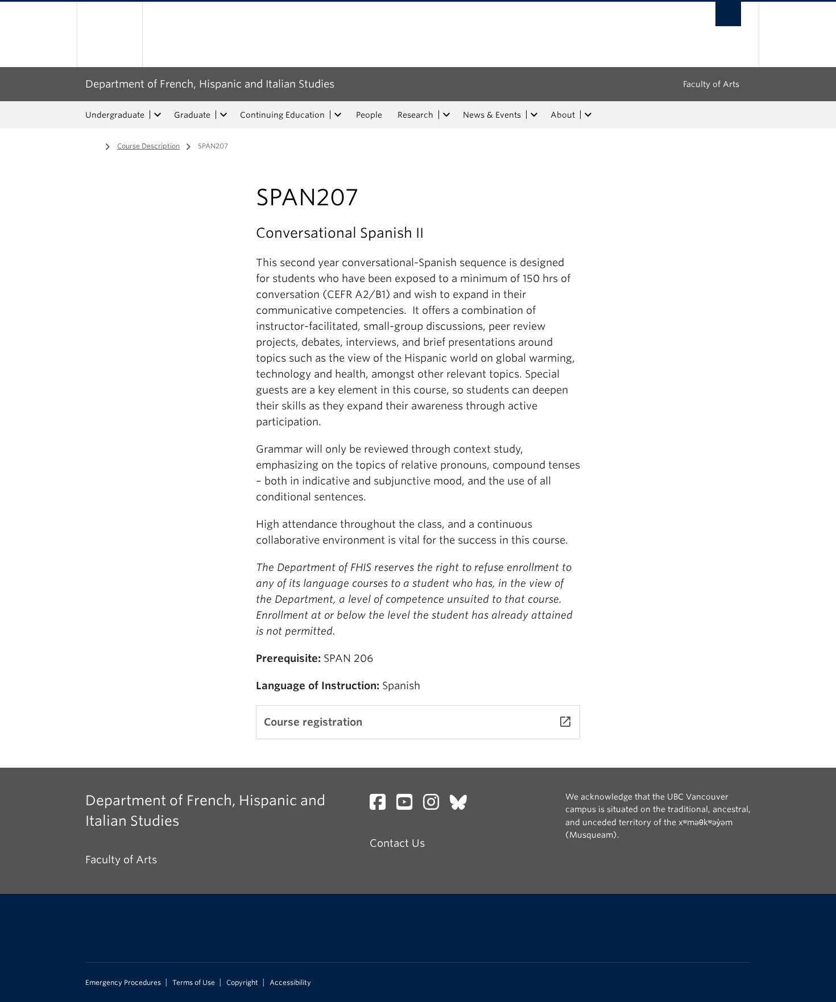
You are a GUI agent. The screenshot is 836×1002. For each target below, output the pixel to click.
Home (92, 145)
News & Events (492, 114)
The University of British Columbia (109, 34)
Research (415, 114)
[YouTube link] (408, 805)
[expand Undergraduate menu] (157, 115)
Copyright (242, 983)
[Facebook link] (382, 805)
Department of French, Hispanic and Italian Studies (209, 84)
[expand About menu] (588, 115)
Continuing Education (282, 114)
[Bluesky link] (462, 805)
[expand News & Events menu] (534, 115)
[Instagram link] (435, 805)
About (563, 114)
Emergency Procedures (123, 983)
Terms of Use (193, 983)
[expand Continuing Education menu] (337, 115)
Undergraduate (114, 114)
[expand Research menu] (446, 115)
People (369, 114)
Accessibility (290, 983)
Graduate (192, 114)
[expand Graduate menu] (223, 115)
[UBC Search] (728, 14)
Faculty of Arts (711, 84)
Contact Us (397, 843)
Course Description (148, 146)
